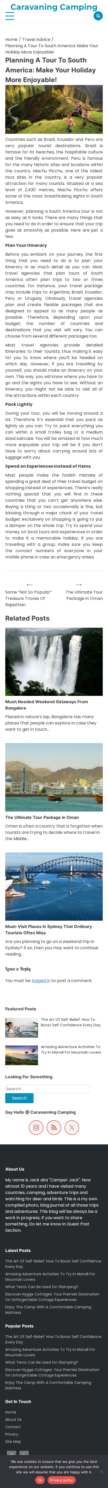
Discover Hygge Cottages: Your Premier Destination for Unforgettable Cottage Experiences (52, 1372)
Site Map (13, 1441)
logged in (41, 981)
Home (10, 1412)
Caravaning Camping (54, 7)
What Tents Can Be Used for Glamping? (41, 1362)
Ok (40, 1480)
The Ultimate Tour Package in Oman (42, 817)
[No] (101, 1471)
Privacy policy (61, 1480)
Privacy (11, 1434)
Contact (13, 1427)
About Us (13, 1419)
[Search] (98, 15)
